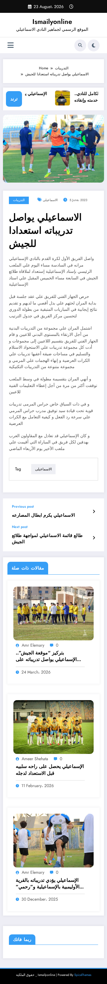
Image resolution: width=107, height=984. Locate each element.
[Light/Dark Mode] (94, 45)
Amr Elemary (33, 645)
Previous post (23, 506)
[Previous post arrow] (93, 511)
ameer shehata (35, 759)
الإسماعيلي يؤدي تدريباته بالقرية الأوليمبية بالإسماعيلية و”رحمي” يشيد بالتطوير (47, 883)
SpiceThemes (82, 975)
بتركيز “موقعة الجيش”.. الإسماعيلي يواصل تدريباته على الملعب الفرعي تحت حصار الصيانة (50, 656)
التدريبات (19, 200)
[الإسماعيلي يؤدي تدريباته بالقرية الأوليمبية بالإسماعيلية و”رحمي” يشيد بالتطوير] (53, 840)
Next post (20, 527)
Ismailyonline (52, 21)
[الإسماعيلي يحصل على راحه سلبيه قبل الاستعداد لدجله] (53, 726)
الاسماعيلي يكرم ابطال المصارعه (43, 515)
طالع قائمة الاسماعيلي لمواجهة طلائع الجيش (47, 538)
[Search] (80, 45)
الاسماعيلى (50, 200)
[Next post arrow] (93, 537)
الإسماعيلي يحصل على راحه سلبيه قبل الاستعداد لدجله (50, 769)
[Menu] (10, 45)
